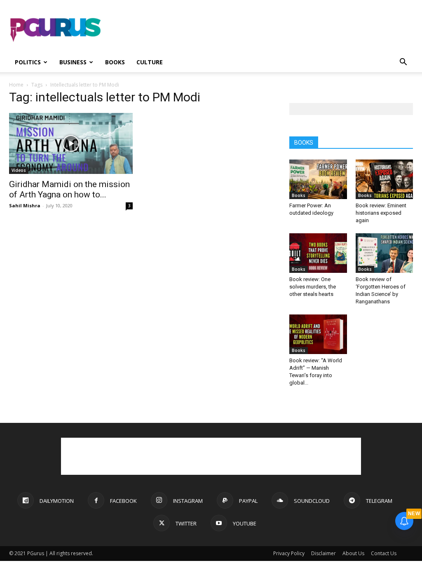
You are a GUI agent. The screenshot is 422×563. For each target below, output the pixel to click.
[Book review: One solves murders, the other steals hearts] (318, 253)
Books (115, 62)
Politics (28, 62)
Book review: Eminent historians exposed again (381, 212)
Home (16, 84)
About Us (353, 553)
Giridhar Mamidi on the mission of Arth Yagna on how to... (69, 189)
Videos (19, 170)
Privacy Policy (289, 553)
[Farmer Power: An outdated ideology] (318, 179)
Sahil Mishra (24, 205)
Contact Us (383, 553)
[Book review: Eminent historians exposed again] (384, 179)
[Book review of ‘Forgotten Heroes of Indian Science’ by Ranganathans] (384, 253)
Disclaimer (323, 553)
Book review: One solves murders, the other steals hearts (312, 286)
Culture (149, 62)
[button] (403, 63)
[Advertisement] (262, 30)
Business (73, 62)
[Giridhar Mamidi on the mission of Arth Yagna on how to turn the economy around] (71, 143)
